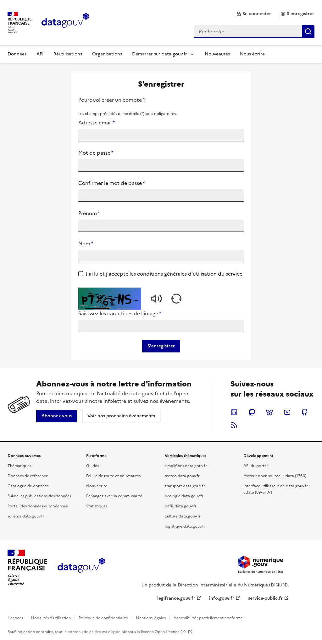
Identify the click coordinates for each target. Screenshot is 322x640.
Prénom (89, 213)
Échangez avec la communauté (114, 496)
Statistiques (96, 506)
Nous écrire (252, 54)
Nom (85, 243)
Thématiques (19, 466)
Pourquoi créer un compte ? (112, 100)
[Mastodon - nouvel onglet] (252, 412)
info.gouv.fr (221, 598)
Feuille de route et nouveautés (113, 476)
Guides (92, 466)
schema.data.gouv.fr (26, 516)
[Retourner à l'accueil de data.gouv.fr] (65, 22)
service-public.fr (265, 598)
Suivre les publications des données (39, 496)
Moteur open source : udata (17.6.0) (274, 476)
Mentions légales (151, 618)
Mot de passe (96, 153)
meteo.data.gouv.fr (182, 476)
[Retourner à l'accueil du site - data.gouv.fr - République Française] (81, 567)
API (39, 54)
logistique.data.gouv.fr (185, 526)
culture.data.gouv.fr (183, 516)
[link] (253, 14)
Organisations (107, 54)
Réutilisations (67, 54)
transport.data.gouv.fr (185, 486)
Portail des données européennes (38, 506)
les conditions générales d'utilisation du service (186, 273)
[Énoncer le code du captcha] (156, 299)
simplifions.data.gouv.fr (186, 466)
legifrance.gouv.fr (176, 598)
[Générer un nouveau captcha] (176, 299)
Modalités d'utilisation (51, 618)
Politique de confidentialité (103, 618)
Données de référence (28, 476)
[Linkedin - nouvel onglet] (234, 412)
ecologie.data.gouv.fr (184, 496)
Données (17, 54)
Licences (15, 618)
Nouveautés (217, 54)
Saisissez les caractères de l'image (119, 313)
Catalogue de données (28, 486)
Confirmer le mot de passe (111, 183)
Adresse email (96, 122)
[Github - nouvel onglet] (304, 412)
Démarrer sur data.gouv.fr (159, 54)
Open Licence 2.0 (170, 632)
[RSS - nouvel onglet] (234, 425)
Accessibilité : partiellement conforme (208, 618)
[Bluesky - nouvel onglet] (269, 412)
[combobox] (254, 31)
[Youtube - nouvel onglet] (287, 412)
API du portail (256, 466)
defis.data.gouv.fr (181, 506)
